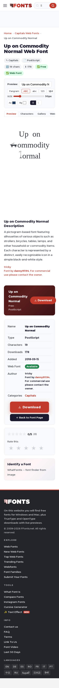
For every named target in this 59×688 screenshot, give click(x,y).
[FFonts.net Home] (21, 6)
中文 (8, 672)
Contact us (11, 626)
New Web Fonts (14, 551)
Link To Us (10, 641)
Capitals (30, 395)
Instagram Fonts (14, 601)
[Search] (52, 5)
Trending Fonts (13, 561)
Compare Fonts (14, 596)
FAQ (7, 631)
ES (22, 666)
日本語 (37, 672)
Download (45, 300)
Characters (26, 113)
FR (37, 666)
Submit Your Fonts (16, 577)
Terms (8, 636)
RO (29, 666)
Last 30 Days (12, 652)
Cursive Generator (15, 607)
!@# (51, 91)
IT (44, 666)
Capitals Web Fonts (27, 33)
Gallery (42, 113)
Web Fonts (11, 546)
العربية (25, 672)
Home (8, 33)
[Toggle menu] (5, 5)
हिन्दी (47, 672)
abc (34, 91)
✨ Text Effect (16, 612)
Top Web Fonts (13, 556)
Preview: (12, 84)
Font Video (11, 647)
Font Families (12, 571)
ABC (25, 91)
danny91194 (21, 270)
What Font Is (12, 591)
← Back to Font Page (29, 417)
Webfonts (10, 566)
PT (51, 666)
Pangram (14, 91)
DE (14, 666)
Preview (11, 113)
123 (42, 91)
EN (7, 666)
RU (16, 672)
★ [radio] (11, 448)
